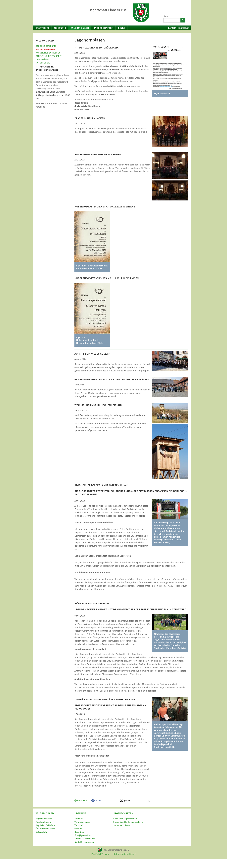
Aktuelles (78, 818)
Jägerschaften (104, 27)
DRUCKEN (82, 800)
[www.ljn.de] (141, 12)
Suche (166, 16)
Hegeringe (79, 832)
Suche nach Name (121, 825)
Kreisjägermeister (82, 835)
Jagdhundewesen (46, 45)
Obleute (78, 828)
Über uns (60, 27)
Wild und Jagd (80, 27)
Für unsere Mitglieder (84, 838)
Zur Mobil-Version (100, 854)
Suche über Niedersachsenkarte (128, 822)
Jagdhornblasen (45, 49)
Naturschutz (43, 62)
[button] (103, 800)
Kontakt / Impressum (178, 27)
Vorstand (78, 825)
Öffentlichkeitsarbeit (48, 55)
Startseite (43, 27)
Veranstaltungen (82, 822)
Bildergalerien (43, 59)
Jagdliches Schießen (48, 52)
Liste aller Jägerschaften (125, 818)
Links (121, 27)
